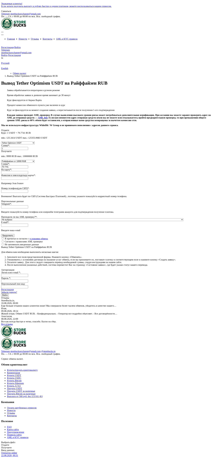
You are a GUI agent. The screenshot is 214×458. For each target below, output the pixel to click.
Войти (4, 55)
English (4, 68)
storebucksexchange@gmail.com (25, 14)
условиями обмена (38, 238)
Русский (5, 63)
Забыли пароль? (9, 292)
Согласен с (23, 241)
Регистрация (14, 55)
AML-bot (42, 117)
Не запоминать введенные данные (21, 244)
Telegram (5, 14)
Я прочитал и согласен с (26, 238)
